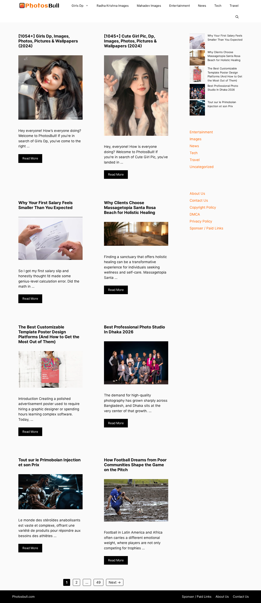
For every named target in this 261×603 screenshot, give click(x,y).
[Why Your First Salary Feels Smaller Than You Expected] (197, 42)
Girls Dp (77, 6)
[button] (237, 16)
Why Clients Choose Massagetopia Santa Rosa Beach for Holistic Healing (130, 207)
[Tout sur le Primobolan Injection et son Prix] (197, 108)
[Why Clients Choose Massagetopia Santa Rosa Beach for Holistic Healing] (197, 58)
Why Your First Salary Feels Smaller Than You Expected (45, 205)
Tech (217, 6)
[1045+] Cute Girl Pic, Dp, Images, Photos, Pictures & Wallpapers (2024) (130, 41)
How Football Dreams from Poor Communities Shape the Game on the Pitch (135, 464)
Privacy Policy (201, 221)
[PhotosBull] (39, 5)
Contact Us (199, 200)
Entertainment (179, 6)
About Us (197, 193)
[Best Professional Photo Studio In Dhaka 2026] (197, 92)
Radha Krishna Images (113, 6)
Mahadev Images (149, 6)
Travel (234, 6)
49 (99, 582)
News (202, 6)
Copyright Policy (203, 207)
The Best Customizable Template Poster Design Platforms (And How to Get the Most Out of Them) (48, 334)
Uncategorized (202, 167)
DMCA (195, 214)
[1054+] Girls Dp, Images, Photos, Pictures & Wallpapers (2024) (48, 41)
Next (115, 582)
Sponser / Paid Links (206, 228)
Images (195, 139)
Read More (30, 158)
